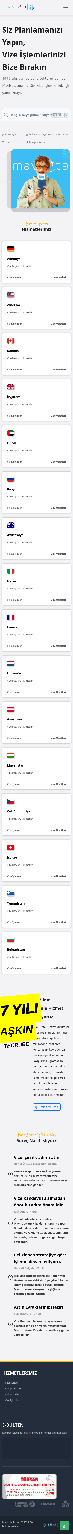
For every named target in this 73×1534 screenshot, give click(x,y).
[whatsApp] (64, 1525)
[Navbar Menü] (66, 7)
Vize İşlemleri (12, 1400)
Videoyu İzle (49, 1107)
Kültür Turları (12, 1394)
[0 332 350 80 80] (64, 1514)
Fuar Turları (11, 1382)
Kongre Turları (13, 1388)
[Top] (64, 1503)
